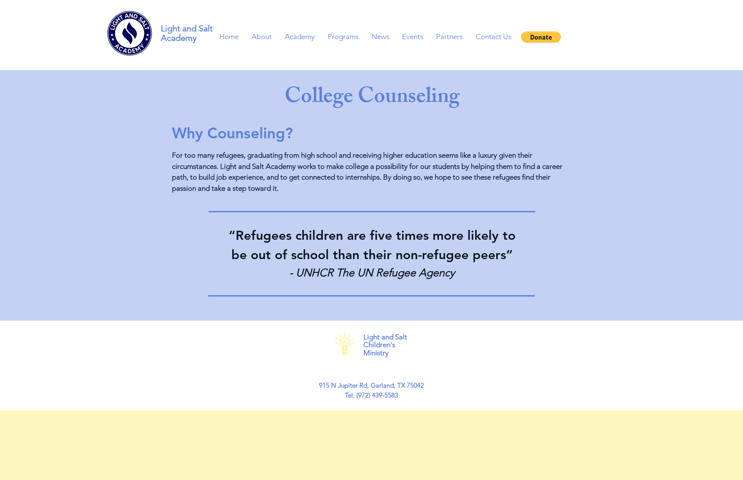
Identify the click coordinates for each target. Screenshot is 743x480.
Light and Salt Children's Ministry (385, 345)
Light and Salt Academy (187, 33)
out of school (290, 255)
